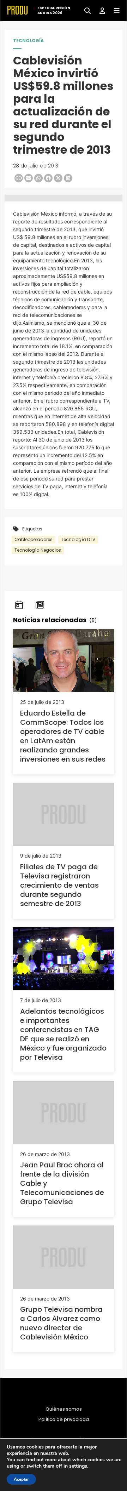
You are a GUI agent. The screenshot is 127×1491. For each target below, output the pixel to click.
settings (78, 1466)
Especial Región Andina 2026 (53, 11)
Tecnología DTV (78, 539)
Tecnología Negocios (37, 550)
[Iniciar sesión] (99, 10)
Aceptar (21, 1479)
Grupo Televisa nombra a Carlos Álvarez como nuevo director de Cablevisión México (61, 1323)
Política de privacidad (63, 1419)
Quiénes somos (64, 1409)
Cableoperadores (33, 539)
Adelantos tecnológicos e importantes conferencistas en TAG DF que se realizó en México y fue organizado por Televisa (63, 1034)
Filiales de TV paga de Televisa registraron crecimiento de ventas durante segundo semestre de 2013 (59, 885)
